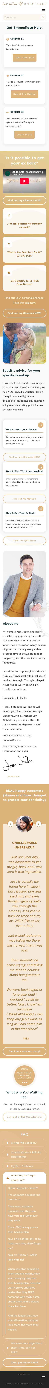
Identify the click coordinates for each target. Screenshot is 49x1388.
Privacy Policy (37, 1384)
